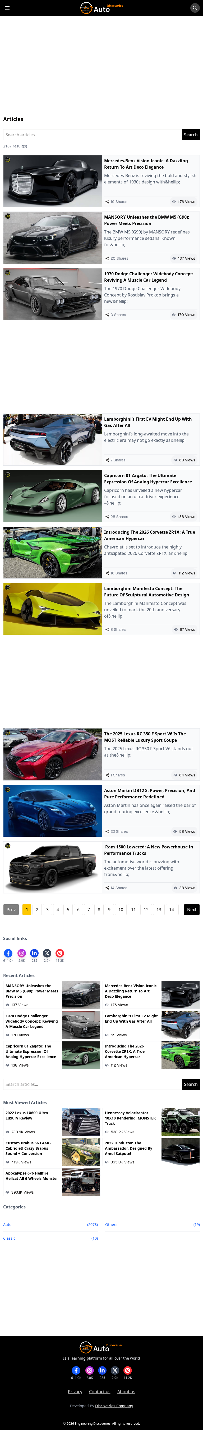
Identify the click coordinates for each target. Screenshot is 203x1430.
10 (120, 909)
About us (126, 1392)
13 (158, 909)
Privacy (75, 1392)
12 (146, 909)
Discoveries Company (114, 1405)
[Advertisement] (101, 71)
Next (191, 909)
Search (191, 135)
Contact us (99, 1392)
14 (171, 909)
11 (133, 909)
